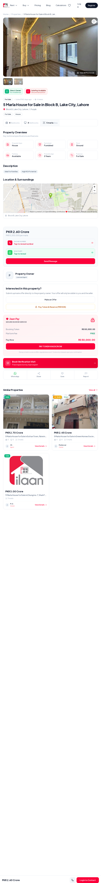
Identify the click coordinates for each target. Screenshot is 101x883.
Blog (48, 5)
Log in (79, 5)
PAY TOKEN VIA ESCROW (50, 346)
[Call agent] (72, 880)
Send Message (50, 261)
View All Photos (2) (87, 73)
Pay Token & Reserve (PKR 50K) (52, 307)
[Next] (93, 47)
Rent (12, 5)
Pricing (37, 5)
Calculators (61, 5)
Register (91, 5)
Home (6, 14)
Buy (24, 5)
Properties (16, 14)
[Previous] (7, 47)
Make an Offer (51, 299)
